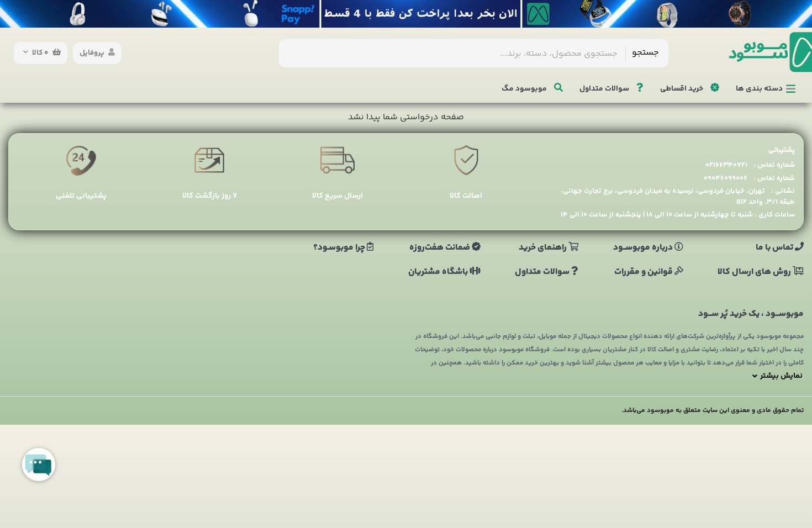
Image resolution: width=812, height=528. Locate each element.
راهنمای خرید (543, 248)
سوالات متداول (605, 89)
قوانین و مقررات (644, 272)
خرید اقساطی (682, 89)
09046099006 (725, 178)
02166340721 (726, 165)
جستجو (645, 53)
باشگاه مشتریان (439, 272)
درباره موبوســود (643, 248)
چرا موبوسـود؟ (340, 248)
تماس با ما (775, 248)
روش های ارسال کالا (755, 272)
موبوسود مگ (525, 89)
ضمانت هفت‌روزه (440, 248)
